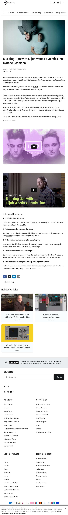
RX (4, 459)
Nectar (6, 469)
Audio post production (43, 465)
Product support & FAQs (43, 432)
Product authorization (43, 404)
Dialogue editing (41, 472)
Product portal (40, 418)
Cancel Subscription (10, 442)
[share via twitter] (9, 277)
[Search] (51, 3)
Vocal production (41, 483)
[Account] (54, 3)
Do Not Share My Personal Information (16, 429)
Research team (8, 415)
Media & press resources (11, 418)
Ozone (24, 69)
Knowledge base (41, 408)
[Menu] (62, 3)
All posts (11, 13)
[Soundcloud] (14, 392)
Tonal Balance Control (10, 483)
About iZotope (8, 404)
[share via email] (19, 277)
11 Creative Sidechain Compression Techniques (51, 316)
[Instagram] (8, 392)
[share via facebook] (5, 277)
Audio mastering (23, 13)
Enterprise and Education (11, 422)
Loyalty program (41, 422)
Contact (6, 408)
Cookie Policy (22, 513)
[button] (3, 12)
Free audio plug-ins (42, 411)
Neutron (19, 69)
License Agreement (9, 432)
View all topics (40, 486)
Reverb (38, 479)
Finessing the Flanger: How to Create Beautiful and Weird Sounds (17, 346)
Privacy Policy (12, 513)
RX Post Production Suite (11, 490)
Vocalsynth (7, 472)
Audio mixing (36, 13)
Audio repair (48, 13)
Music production (41, 476)
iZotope (5, 69)
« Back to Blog (9, 282)
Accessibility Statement (11, 435)
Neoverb (6, 479)
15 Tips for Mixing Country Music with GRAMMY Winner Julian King (17, 316)
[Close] (65, 508)
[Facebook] (5, 392)
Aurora (6, 476)
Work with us (8, 411)
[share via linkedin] (14, 277)
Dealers (38, 429)
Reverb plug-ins (8, 493)
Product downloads (42, 415)
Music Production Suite (11, 486)
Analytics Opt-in (8, 446)
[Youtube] (11, 392)
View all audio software (11, 497)
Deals (38, 425)
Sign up (59, 377)
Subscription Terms (10, 439)
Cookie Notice (8, 425)
